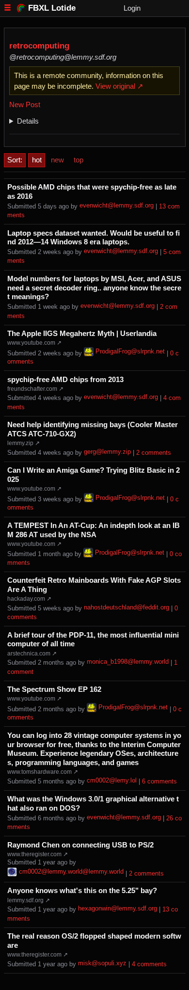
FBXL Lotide (52, 7)
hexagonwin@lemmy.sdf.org (117, 908)
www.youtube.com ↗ (34, 342)
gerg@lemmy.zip (107, 451)
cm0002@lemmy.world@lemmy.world (71, 871)
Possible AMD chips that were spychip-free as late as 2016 (91, 191)
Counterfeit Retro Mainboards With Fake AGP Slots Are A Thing (94, 584)
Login (132, 8)
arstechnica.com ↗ (32, 653)
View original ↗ (119, 86)
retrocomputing (39, 45)
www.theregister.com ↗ (37, 854)
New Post (24, 104)
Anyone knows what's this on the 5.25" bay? (82, 890)
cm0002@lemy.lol (112, 780)
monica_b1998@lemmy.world (128, 661)
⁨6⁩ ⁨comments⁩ (159, 781)
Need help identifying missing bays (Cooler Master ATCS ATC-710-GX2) (92, 429)
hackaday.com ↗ (29, 598)
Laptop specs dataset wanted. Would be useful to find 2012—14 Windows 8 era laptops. (93, 237)
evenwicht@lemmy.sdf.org (116, 205)
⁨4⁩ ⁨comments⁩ (149, 964)
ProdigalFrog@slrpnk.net (130, 351)
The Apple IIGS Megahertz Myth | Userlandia (82, 333)
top (78, 160)
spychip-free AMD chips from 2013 (65, 379)
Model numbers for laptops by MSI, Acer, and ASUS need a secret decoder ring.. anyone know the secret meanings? (94, 288)
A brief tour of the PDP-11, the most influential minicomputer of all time (93, 639)
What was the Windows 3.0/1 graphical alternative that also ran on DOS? (93, 803)
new (57, 160)
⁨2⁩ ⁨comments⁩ (153, 452)
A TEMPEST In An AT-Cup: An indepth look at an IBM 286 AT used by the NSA (93, 530)
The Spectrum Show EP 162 (54, 689)
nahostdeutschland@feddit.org (126, 607)
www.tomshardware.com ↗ (42, 771)
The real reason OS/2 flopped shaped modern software (94, 940)
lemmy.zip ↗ (23, 443)
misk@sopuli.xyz (102, 963)
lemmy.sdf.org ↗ (28, 900)
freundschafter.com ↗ (35, 388)
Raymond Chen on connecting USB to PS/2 (80, 845)
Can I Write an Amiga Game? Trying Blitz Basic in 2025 (93, 474)
